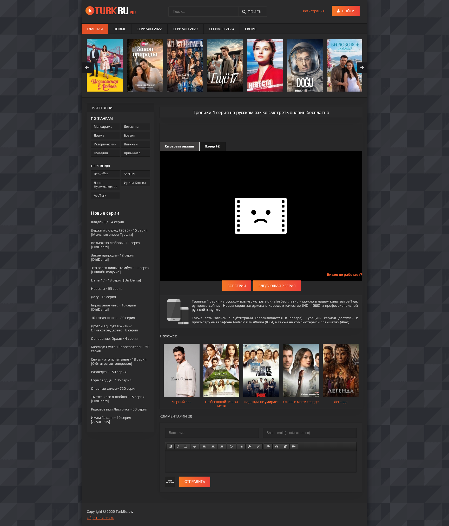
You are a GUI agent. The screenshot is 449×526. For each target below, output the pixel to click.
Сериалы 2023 (185, 29)
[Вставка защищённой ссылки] (249, 446)
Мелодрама (103, 127)
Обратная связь (100, 518)
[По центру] (213, 446)
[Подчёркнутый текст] (186, 446)
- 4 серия (107, 222)
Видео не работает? (344, 274)
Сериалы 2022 (149, 29)
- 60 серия (119, 409)
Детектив (131, 127)
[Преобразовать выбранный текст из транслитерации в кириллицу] (285, 446)
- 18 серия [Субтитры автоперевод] (119, 361)
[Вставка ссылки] (241, 446)
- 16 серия (103, 297)
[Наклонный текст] (178, 446)
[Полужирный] (171, 446)
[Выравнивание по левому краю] (204, 446)
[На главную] (111, 10)
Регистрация (314, 11)
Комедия (101, 153)
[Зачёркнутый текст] (194, 446)
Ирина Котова (135, 183)
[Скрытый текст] (268, 446)
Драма (99, 135)
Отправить (194, 482)
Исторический (105, 144)
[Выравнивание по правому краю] (221, 446)
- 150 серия (109, 372)
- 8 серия (114, 328)
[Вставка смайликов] (231, 446)
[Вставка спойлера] (293, 446)
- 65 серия (107, 288)
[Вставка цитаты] (276, 446)
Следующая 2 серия (277, 286)
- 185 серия (111, 380)
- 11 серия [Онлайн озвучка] (120, 270)
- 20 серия (113, 318)
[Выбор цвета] (258, 446)
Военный (131, 144)
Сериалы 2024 (221, 29)
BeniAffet (101, 174)
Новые (120, 29)
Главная (95, 29)
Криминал (132, 153)
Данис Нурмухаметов (105, 185)
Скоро (250, 29)
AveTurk (100, 195)
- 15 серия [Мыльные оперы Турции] (119, 232)
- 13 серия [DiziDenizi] (116, 280)
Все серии (236, 286)
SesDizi (129, 174)
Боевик (129, 135)
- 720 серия (113, 388)
